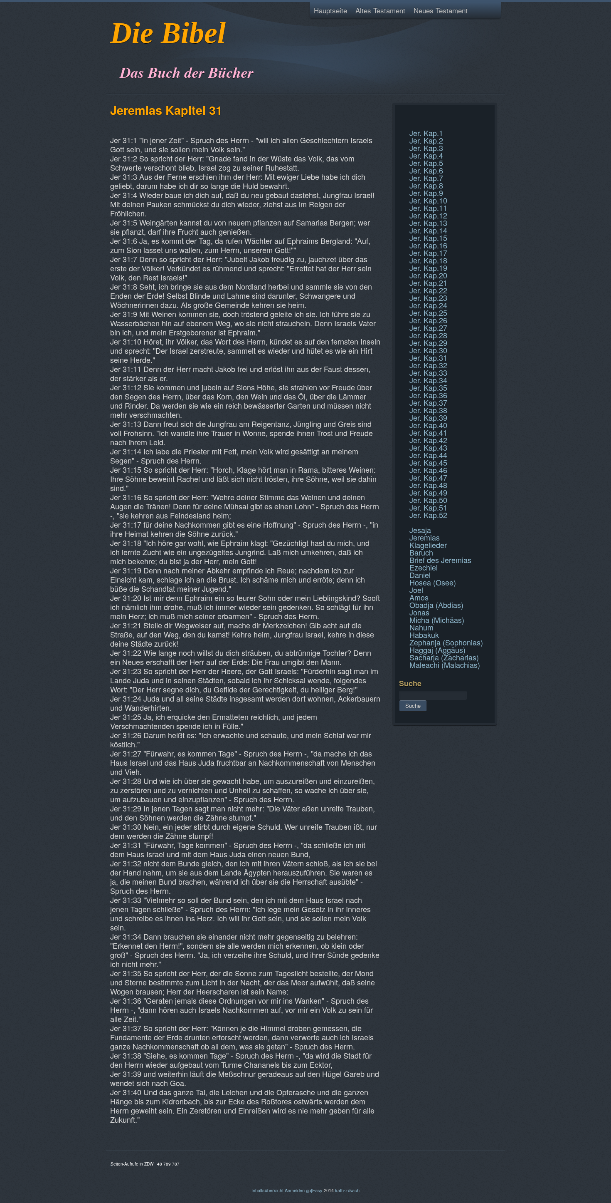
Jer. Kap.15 (428, 237)
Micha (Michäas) (436, 619)
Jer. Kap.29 (428, 342)
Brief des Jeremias (440, 559)
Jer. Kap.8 (426, 185)
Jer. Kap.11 (428, 207)
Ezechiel (423, 567)
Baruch (421, 552)
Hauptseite (330, 10)
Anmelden (295, 1190)
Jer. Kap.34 (428, 380)
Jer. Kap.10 (428, 200)
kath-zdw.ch (347, 1190)
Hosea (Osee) (432, 582)
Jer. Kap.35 (428, 387)
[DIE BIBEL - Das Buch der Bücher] (113, 52)
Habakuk (424, 634)
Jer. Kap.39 (428, 417)
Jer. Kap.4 (426, 155)
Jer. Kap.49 (428, 492)
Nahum (421, 627)
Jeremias (424, 537)
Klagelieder (428, 544)
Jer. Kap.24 (428, 305)
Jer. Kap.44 (428, 454)
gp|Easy (314, 1190)
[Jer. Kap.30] (400, 114)
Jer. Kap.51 (428, 507)
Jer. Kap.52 (428, 514)
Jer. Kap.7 (426, 177)
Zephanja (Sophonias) (446, 642)
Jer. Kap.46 (428, 469)
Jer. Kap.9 (426, 192)
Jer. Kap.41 (428, 432)
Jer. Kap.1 (426, 132)
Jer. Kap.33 (428, 372)
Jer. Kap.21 (428, 282)
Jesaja (420, 529)
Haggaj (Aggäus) (437, 649)
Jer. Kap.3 (426, 147)
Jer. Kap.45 (428, 462)
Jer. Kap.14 (428, 230)
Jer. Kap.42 (428, 439)
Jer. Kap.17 (428, 252)
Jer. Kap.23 (428, 297)
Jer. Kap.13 (428, 222)
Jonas (419, 612)
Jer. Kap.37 (428, 402)
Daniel (420, 574)
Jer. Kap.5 (426, 162)
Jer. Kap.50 (428, 499)
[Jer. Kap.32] (400, 124)
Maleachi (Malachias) (444, 664)
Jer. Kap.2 (426, 140)
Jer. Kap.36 (428, 394)
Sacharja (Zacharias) (444, 657)
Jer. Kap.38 (428, 409)
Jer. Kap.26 (428, 320)
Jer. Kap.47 (428, 477)
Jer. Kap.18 (428, 260)
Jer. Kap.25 (428, 312)
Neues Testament (441, 10)
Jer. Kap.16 (428, 245)
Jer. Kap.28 (428, 335)
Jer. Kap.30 (428, 350)
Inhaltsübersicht (267, 1190)
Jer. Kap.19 (428, 267)
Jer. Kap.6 (426, 170)
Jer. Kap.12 (428, 215)
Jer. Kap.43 (428, 447)
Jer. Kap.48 (428, 484)
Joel (416, 589)
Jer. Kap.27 (428, 327)
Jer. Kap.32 (428, 365)
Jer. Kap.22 (428, 290)
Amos (419, 597)
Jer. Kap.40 (428, 424)
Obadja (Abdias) (436, 604)
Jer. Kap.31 (428, 357)
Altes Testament (380, 10)
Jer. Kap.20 (428, 275)
